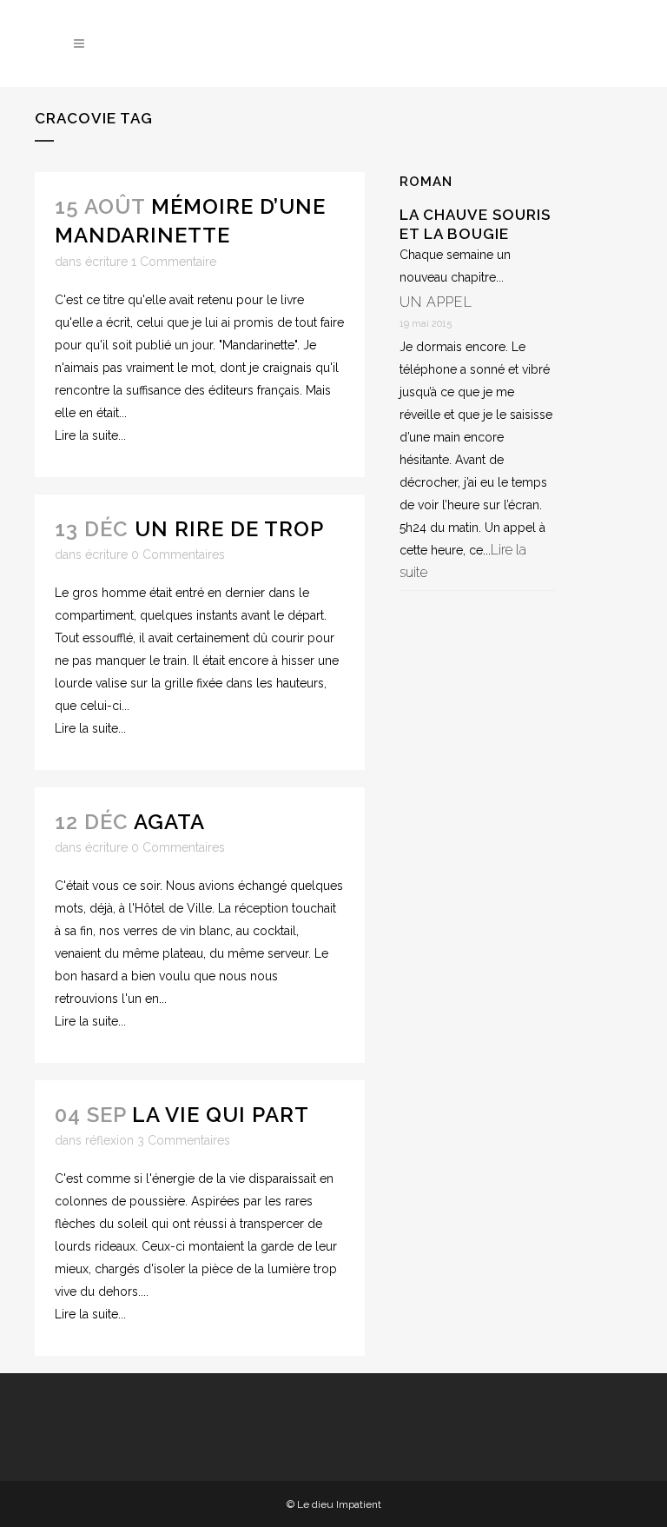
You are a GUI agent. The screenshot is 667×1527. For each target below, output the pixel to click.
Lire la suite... (90, 435)
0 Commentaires (178, 554)
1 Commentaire (173, 262)
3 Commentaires (183, 1140)
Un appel (436, 302)
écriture (106, 262)
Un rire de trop (229, 528)
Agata (169, 821)
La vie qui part (220, 1114)
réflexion (109, 1140)
